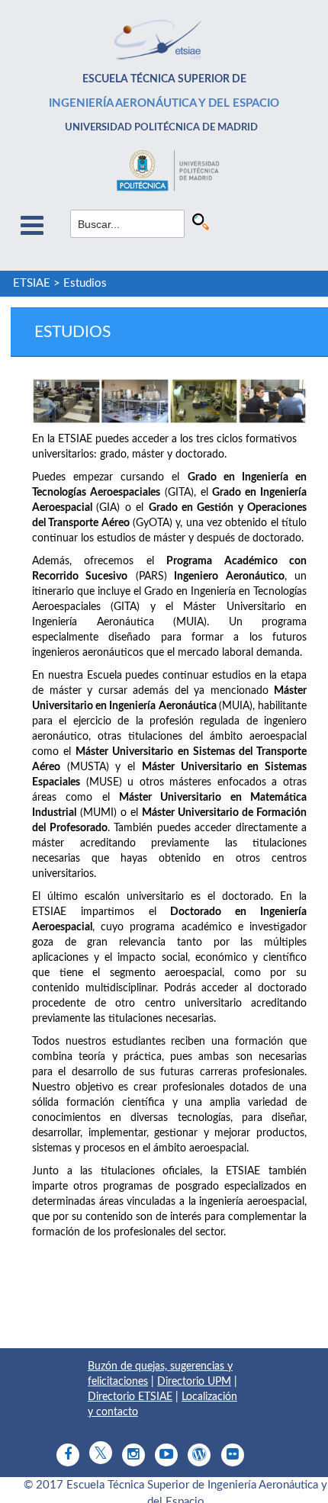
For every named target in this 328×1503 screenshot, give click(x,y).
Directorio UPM (194, 1381)
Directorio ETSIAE (130, 1397)
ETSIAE (31, 283)
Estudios (85, 283)
